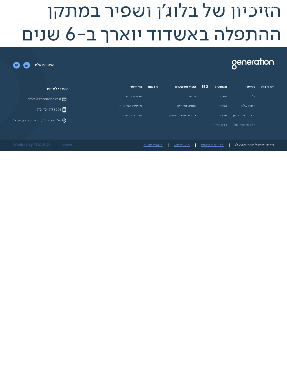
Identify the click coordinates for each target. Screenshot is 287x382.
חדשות (183, 8)
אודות (192, 96)
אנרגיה (222, 96)
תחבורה (222, 115)
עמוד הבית (274, 8)
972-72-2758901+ (47, 110)
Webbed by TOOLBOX (31, 145)
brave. (67, 145)
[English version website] (136, 7)
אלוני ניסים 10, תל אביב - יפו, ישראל (37, 120)
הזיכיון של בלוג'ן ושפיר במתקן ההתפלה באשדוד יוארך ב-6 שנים (151, 23)
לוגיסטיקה (220, 125)
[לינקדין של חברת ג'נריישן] (26, 65)
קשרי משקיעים (206, 8)
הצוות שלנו (248, 106)
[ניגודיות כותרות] (147, 7)
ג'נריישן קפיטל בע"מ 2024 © (254, 145)
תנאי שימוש (134, 96)
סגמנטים (239, 8)
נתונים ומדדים (186, 106)
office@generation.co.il (44, 99)
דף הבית (267, 87)
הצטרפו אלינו (43, 65)
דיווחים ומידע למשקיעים (179, 115)
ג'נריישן (258, 8)
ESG (223, 8)
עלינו (252, 96)
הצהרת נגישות (132, 115)
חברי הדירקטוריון (244, 115)
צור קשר (169, 8)
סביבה (223, 106)
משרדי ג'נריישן (57, 88)
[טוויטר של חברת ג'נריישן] (16, 65)
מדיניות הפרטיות (130, 106)
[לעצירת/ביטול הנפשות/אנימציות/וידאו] (157, 7)
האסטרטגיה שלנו (244, 125)
